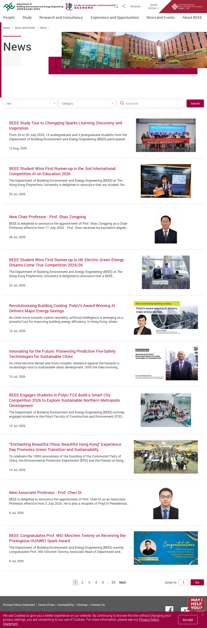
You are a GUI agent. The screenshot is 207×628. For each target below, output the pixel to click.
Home (7, 27)
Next (122, 582)
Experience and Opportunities (115, 18)
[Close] (202, 614)
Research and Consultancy (61, 18)
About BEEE (192, 18)
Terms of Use (46, 605)
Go (197, 582)
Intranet (135, 6)
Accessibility (66, 605)
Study (27, 18)
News (43, 27)
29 (113, 582)
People (9, 18)
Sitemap (82, 605)
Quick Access (152, 6)
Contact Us (98, 605)
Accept (188, 620)
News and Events (161, 18)
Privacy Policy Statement (19, 605)
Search (195, 103)
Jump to (170, 582)
